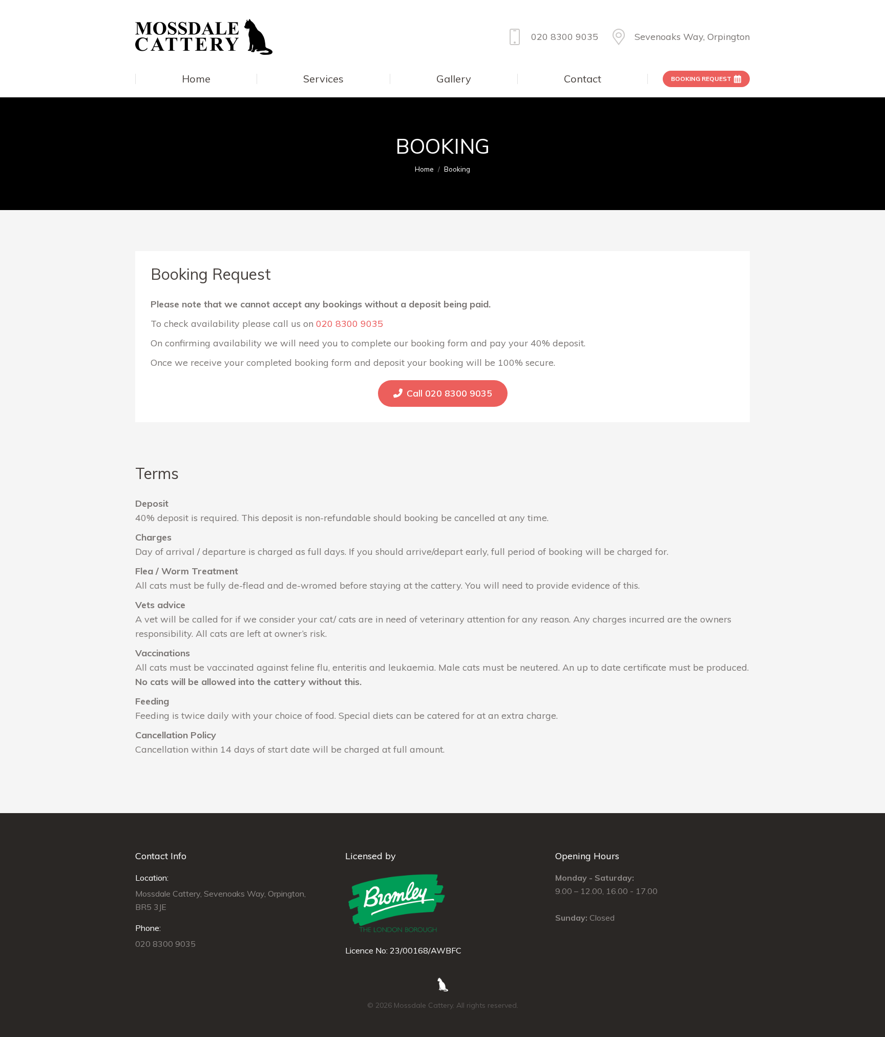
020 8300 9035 (564, 37)
